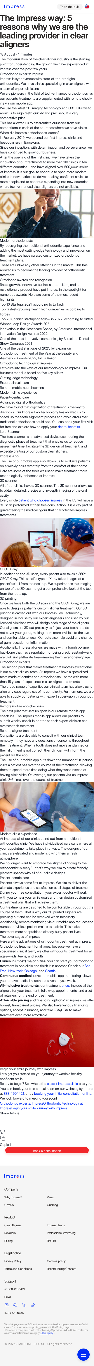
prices (66, 985)
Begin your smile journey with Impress (39, 1108)
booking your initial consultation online (62, 1093)
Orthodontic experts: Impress (21, 1103)
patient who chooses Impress (40, 500)
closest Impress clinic (62, 1084)
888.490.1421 (14, 1093)
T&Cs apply (46, 1333)
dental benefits (69, 427)
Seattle (50, 971)
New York (15, 971)
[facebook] (2, 1118)
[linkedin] (2, 1125)
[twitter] (2, 1131)
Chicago (30, 971)
